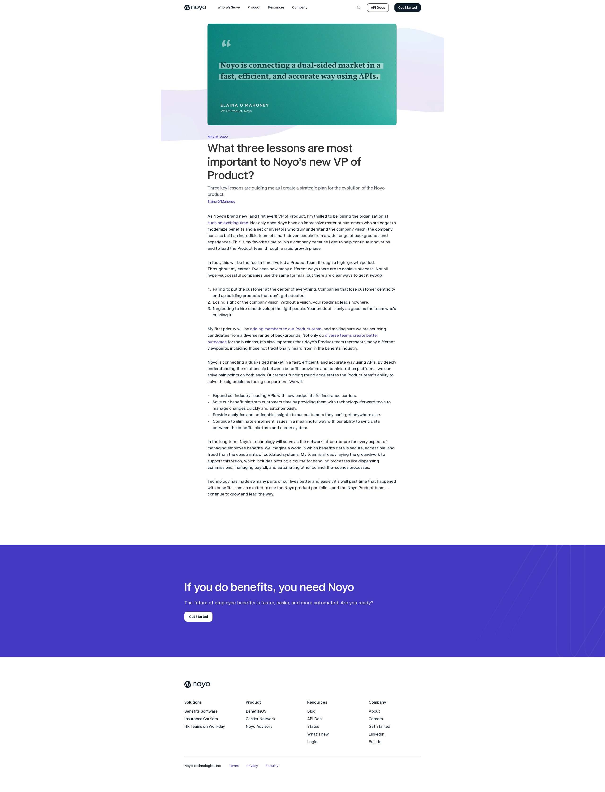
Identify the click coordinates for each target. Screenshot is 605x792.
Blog (311, 711)
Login (312, 742)
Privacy (252, 766)
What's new (318, 734)
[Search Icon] (359, 7)
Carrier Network (260, 719)
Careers (376, 719)
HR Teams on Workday (204, 726)
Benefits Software (201, 711)
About (374, 711)
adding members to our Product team (285, 329)
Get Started (379, 726)
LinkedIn (376, 734)
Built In (375, 742)
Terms (234, 766)
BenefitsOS (256, 711)
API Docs (315, 719)
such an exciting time (227, 222)
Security (272, 766)
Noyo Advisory (259, 726)
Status (313, 726)
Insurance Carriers (201, 719)
